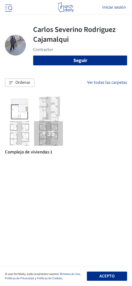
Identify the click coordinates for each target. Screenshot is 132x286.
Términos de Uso (70, 274)
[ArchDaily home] (66, 7)
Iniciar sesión (114, 7)
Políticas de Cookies (49, 278)
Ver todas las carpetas (107, 82)
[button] (19, 83)
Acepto (107, 276)
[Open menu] (8, 7)
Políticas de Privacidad (19, 278)
